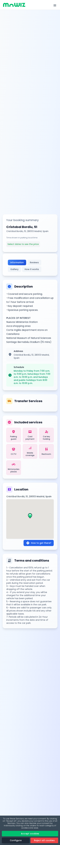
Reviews (34, 262)
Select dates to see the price (23, 244)
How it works (32, 269)
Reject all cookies (44, 840)
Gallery (14, 269)
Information (17, 262)
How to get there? (38, 543)
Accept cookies (30, 833)
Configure (16, 840)
